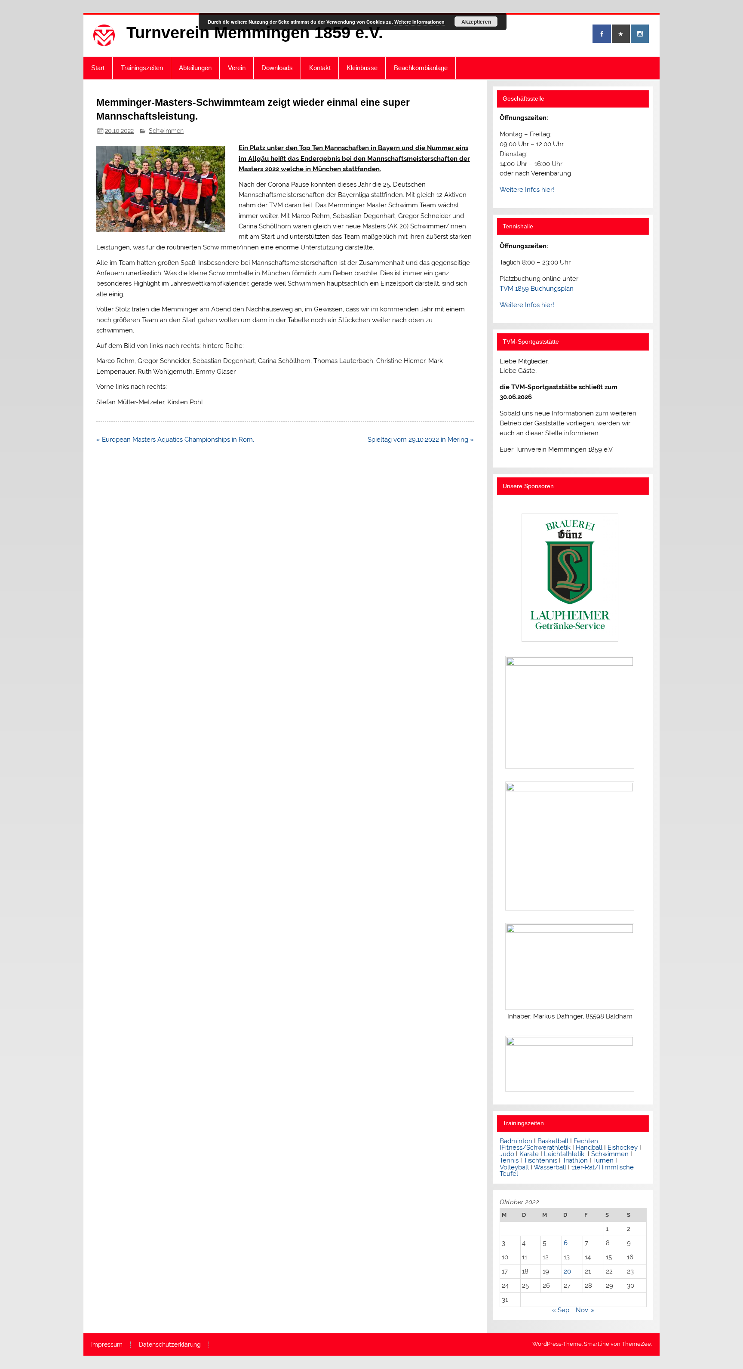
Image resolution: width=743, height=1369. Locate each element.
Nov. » (585, 1310)
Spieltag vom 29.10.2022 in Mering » (421, 439)
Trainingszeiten (142, 67)
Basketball (552, 1141)
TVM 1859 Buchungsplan (537, 288)
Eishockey (623, 1147)
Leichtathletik (564, 1154)
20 (567, 1271)
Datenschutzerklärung (170, 1345)
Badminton (516, 1141)
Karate (529, 1154)
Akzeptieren (476, 21)
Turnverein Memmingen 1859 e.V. (254, 33)
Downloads (277, 67)
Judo (507, 1154)
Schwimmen (166, 130)
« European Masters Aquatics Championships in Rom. (175, 439)
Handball (589, 1147)
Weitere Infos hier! (527, 190)
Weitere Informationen (419, 21)
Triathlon (575, 1160)
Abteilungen (195, 67)
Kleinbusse (362, 67)
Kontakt (320, 67)
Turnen (603, 1160)
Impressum (107, 1345)
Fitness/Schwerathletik (536, 1147)
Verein (237, 67)
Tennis (509, 1160)
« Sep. (561, 1310)
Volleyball (514, 1167)
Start (97, 67)
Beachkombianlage (421, 67)
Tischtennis (541, 1160)
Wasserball (550, 1167)
